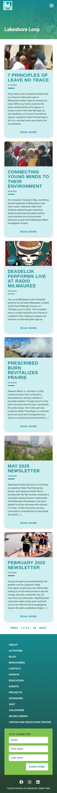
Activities (16, 650)
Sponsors (16, 698)
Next (42, 627)
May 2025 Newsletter (24, 468)
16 (34, 627)
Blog (12, 656)
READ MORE (28, 132)
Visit (12, 704)
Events (14, 686)
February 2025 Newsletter (26, 565)
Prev (14, 627)
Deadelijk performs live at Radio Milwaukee (27, 278)
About (13, 644)
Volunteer (16, 710)
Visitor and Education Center (30, 722)
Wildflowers (18, 716)
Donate (14, 674)
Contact (15, 668)
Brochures (17, 662)
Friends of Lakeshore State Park (32, 788)
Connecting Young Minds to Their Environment (28, 179)
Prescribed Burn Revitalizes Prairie (23, 370)
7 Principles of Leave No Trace (28, 77)
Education (16, 680)
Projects (15, 692)
